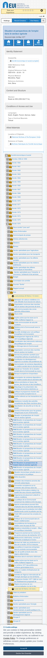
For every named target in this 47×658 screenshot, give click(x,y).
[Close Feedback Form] (42, 10)
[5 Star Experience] (33, 10)
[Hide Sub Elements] (6, 155)
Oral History (34, 20)
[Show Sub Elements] (7, 159)
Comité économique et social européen (25, 61)
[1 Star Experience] (24, 10)
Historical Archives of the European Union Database (22, 5)
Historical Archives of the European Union (26, 137)
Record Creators (20, 20)
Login (41, 16)
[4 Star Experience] (31, 10)
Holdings (7, 20)
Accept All (23, 648)
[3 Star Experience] (28, 10)
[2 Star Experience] (26, 10)
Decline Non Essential (23, 653)
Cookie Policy (9, 638)
